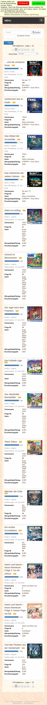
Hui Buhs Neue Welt (24, 508)
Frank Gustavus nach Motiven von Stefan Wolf (25, 235)
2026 (24, 90)
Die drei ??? (26, 80)
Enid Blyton (26, 591)
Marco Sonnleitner (28, 196)
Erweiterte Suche (23, 36)
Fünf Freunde (25, 661)
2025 (24, 246)
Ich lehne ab (23, 3)
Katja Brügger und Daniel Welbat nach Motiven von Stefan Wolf (25, 285)
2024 (24, 352)
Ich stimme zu (38, 3)
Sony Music (35, 88)
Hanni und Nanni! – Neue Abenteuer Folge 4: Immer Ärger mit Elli (15, 609)
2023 (24, 483)
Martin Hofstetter (28, 122)
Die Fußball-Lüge (13, 360)
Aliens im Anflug (13, 210)
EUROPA (25, 88)
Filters (9, 43)
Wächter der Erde (13, 491)
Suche (37, 32)
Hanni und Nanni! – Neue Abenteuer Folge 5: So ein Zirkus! (14, 569)
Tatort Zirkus (11, 441)
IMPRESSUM (17, 703)
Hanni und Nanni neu (29, 586)
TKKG (24, 117)
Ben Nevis (26, 85)
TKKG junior (24, 223)
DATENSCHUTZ (29, 703)
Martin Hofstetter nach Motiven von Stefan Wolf (25, 421)
